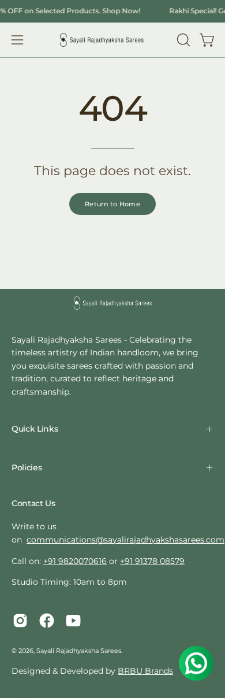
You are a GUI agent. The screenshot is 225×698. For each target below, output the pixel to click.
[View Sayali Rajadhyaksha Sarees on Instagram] (20, 620)
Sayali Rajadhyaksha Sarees (78, 651)
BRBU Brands (145, 671)
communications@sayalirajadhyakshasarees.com (125, 539)
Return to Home (112, 204)
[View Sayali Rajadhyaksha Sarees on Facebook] (46, 620)
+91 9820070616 (75, 561)
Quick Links (35, 428)
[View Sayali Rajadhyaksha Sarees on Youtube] (73, 620)
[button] (182, 40)
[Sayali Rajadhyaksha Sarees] (101, 40)
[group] (112, 11)
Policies (27, 467)
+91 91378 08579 (152, 561)
